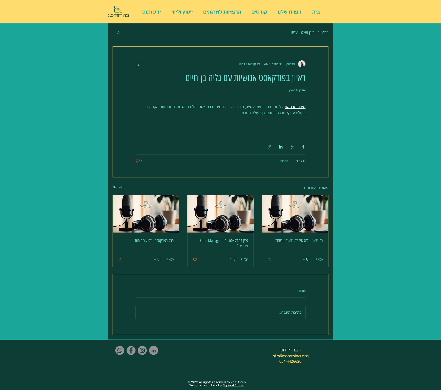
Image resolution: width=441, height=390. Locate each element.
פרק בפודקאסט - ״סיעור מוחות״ (154, 240)
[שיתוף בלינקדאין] (281, 147)
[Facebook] (131, 350)
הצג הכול (118, 187)
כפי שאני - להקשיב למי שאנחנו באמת (299, 240)
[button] (118, 32)
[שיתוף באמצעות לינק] (269, 147)
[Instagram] (142, 350)
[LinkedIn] (153, 350)
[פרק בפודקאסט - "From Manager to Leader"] (220, 214)
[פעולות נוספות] (138, 64)
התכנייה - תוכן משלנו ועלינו (309, 32)
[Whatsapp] (119, 350)
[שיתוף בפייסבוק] (303, 147)
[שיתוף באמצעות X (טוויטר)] (292, 147)
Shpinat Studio (233, 385)
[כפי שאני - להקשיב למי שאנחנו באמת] (295, 214)
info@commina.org (290, 356)
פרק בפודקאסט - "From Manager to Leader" (224, 243)
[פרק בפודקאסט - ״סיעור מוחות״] (146, 214)
